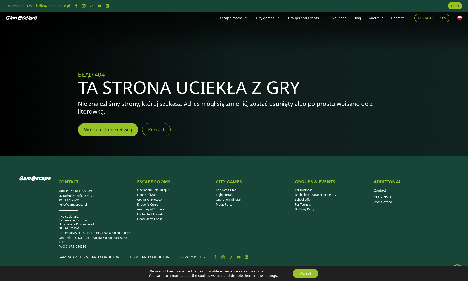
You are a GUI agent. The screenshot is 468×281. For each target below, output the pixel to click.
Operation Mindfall (228, 200)
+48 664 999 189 (432, 18)
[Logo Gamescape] (21, 18)
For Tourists (303, 205)
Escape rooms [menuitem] (231, 18)
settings (270, 275)
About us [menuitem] (376, 18)
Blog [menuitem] (357, 18)
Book (455, 5)
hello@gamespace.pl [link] (53, 5)
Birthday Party (304, 209)
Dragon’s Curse (147, 205)
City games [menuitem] (265, 18)
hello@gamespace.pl (72, 205)
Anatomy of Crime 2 (150, 209)
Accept (305, 273)
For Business (303, 190)
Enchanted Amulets (150, 214)
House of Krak (146, 195)
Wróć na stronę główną (108, 130)
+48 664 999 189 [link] (19, 5)
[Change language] (459, 18)
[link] (76, 6)
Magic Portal (224, 205)
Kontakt (156, 130)
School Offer (303, 200)
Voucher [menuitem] (339, 18)
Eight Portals (224, 195)
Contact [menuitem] (397, 18)
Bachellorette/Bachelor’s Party (315, 195)
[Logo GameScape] (39, 182)
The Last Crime (226, 190)
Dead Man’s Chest (149, 219)
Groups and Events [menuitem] (303, 18)
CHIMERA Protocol (149, 200)
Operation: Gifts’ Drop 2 (153, 190)
